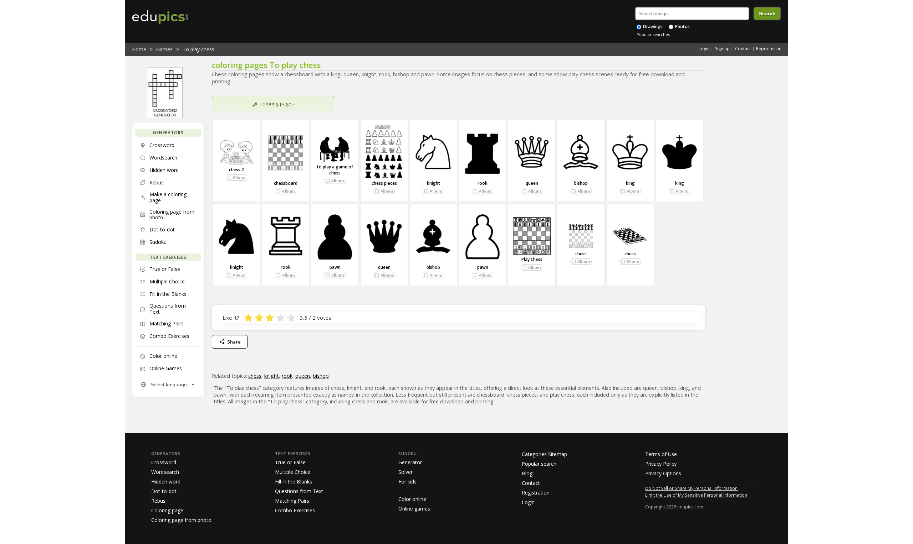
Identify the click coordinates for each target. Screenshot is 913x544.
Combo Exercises (295, 510)
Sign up (722, 49)
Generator (410, 462)
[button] (236, 177)
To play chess (198, 49)
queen (532, 183)
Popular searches (653, 34)
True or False (290, 462)
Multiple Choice (292, 472)
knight (433, 183)
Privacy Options (663, 473)
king (630, 183)
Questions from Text (299, 491)
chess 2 (236, 170)
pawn (335, 267)
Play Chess (531, 259)
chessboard (285, 183)
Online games (414, 508)
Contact (743, 49)
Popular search (539, 463)
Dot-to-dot (164, 491)
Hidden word (165, 481)
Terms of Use (661, 454)
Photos (682, 26)
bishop (581, 183)
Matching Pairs (292, 500)
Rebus (158, 500)
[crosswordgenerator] (165, 116)
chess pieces (384, 183)
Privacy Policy (661, 463)
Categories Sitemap (544, 454)
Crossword (163, 462)
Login (704, 49)
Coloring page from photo (181, 520)
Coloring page (167, 510)
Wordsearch (165, 472)
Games (164, 49)
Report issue (768, 49)
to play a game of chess (335, 170)
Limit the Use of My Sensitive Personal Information (696, 495)
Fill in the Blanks (293, 481)
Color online (412, 499)
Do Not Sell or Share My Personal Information (691, 488)
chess (581, 254)
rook (483, 183)
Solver (405, 472)
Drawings (652, 26)
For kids (407, 481)
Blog (527, 473)
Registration (536, 492)
